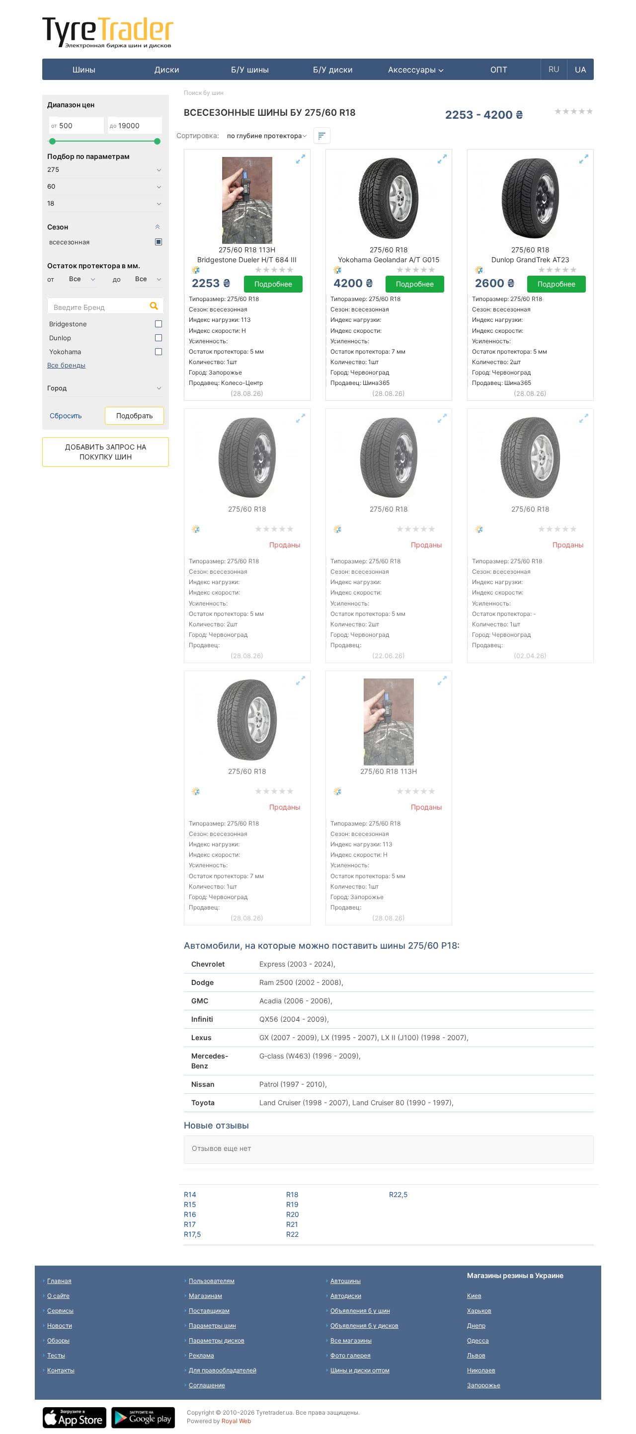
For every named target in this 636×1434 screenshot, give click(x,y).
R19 (292, 1204)
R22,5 (398, 1194)
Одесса (478, 1340)
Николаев (481, 1370)
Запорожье (483, 1385)
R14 (190, 1194)
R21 (292, 1224)
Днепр (476, 1325)
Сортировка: (197, 135)
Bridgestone (68, 324)
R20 (292, 1214)
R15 (190, 1204)
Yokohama (65, 352)
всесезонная (69, 242)
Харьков (479, 1310)
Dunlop (60, 338)
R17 (190, 1224)
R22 (292, 1234)
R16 (190, 1214)
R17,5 (192, 1234)
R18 (292, 1194)
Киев (474, 1295)
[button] (416, 69)
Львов (476, 1355)
